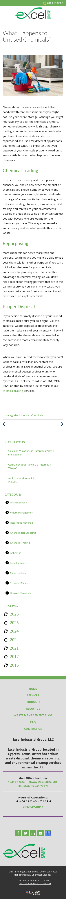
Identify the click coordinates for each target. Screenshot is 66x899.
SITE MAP (46, 880)
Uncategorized (11, 415)
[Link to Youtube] (40, 833)
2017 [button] (14, 656)
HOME (33, 688)
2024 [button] (14, 631)
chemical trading (13, 390)
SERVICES (33, 695)
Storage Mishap (19, 583)
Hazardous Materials (21, 522)
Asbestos (15, 552)
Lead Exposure (18, 562)
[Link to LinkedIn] (33, 833)
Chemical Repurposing (23, 532)
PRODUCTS (33, 702)
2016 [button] (14, 665)
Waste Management (21, 512)
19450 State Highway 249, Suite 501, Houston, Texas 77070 (33, 783)
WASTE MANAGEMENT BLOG (33, 715)
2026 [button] (14, 614)
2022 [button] (14, 639)
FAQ (33, 722)
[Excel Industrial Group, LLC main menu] (3, 2)
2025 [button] (14, 622)
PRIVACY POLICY (29, 880)
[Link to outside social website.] (48, 833)
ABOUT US (33, 708)
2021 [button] (14, 648)
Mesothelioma (18, 572)
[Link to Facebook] (18, 833)
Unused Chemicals (32, 415)
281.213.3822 (55, 3)
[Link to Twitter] (25, 833)
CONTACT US (33, 728)
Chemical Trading (20, 542)
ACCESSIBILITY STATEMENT (35, 883)
